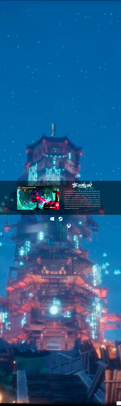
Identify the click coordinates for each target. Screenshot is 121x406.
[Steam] (60, 218)
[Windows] (52, 218)
